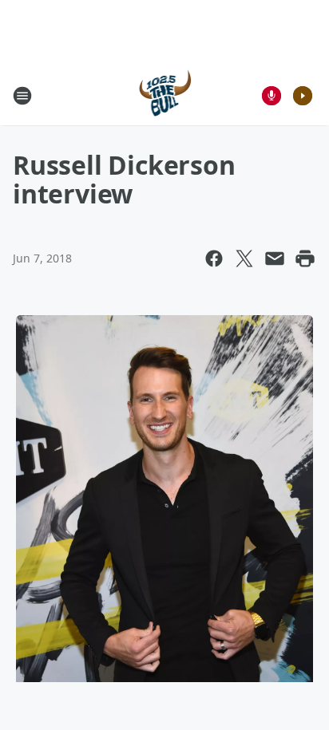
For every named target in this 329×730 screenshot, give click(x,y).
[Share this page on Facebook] (214, 258)
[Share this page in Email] (275, 258)
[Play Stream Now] (302, 95)
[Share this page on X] (244, 258)
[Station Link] (164, 95)
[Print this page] (305, 258)
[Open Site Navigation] (22, 95)
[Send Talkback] (271, 95)
